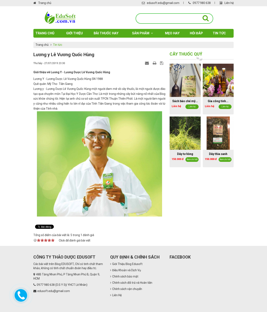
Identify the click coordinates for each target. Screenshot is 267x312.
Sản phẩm (140, 33)
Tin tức (219, 33)
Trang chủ (44, 3)
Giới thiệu (74, 33)
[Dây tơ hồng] (185, 133)
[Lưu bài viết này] (162, 63)
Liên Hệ (117, 295)
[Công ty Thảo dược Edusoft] (60, 17)
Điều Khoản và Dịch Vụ (126, 270)
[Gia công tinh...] (218, 80)
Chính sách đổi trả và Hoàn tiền (132, 282)
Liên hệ (229, 3)
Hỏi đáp (196, 33)
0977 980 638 (202, 3)
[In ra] (155, 63)
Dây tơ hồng (185, 154)
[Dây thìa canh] (218, 133)
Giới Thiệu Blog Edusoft (127, 264)
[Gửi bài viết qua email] (147, 63)
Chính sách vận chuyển (127, 289)
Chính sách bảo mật (125, 276)
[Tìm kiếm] (205, 18)
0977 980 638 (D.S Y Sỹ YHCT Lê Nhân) (62, 284)
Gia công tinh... (218, 101)
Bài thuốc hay (106, 33)
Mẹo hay (172, 33)
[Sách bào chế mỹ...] (185, 80)
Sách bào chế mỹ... (185, 101)
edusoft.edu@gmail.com (163, 3)
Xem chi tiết (192, 159)
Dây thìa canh (218, 154)
